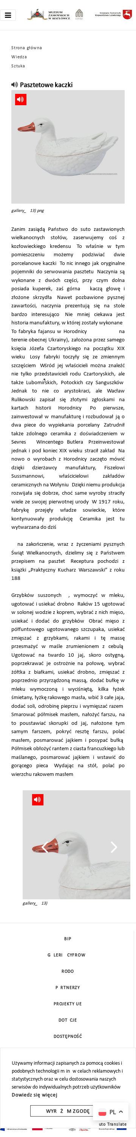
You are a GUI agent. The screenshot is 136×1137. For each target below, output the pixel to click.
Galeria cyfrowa (68, 955)
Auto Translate (111, 1124)
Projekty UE (68, 1004)
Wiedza (19, 57)
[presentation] (45, 847)
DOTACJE (68, 1020)
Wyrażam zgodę (68, 1111)
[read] (15, 85)
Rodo (68, 971)
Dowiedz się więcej (34, 1095)
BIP (67, 939)
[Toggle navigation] (8, 15)
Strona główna (26, 48)
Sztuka (18, 66)
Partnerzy (68, 988)
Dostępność (68, 1036)
